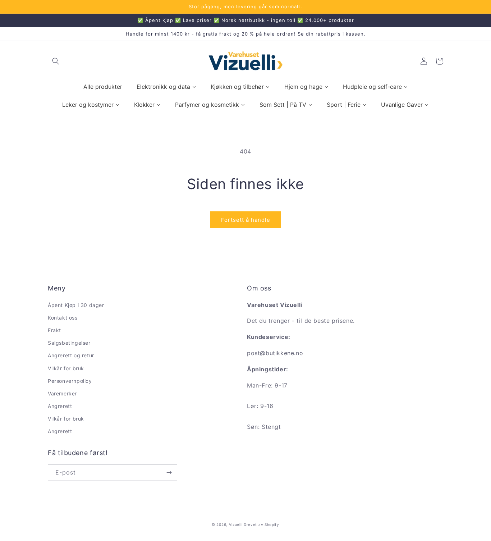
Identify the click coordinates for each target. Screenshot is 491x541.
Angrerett (60, 406)
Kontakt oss (63, 318)
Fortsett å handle (245, 219)
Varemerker (62, 393)
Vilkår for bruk (66, 368)
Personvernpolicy (70, 381)
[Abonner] (169, 472)
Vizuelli (236, 524)
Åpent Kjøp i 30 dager (76, 305)
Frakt (54, 330)
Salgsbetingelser (69, 343)
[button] (56, 61)
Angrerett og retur (71, 355)
